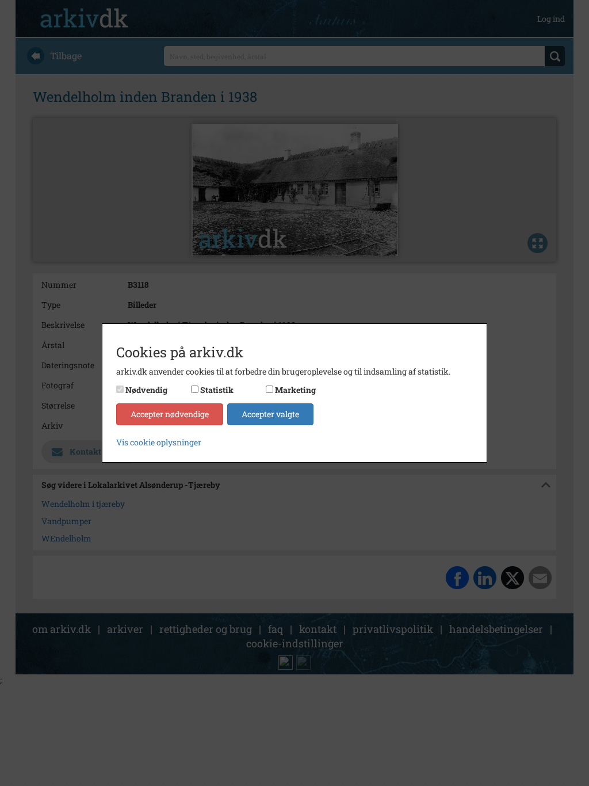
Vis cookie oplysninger (158, 442)
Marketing (295, 389)
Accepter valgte (270, 414)
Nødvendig (146, 389)
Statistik (217, 389)
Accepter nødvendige (170, 414)
